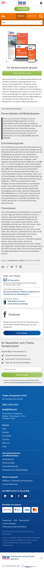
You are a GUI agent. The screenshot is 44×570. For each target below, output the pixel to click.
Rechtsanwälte (8, 463)
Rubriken (21, 16)
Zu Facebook (22, 333)
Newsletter (6, 436)
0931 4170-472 (10, 404)
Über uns (6, 443)
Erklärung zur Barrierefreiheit (14, 527)
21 (2, 249)
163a (29, 162)
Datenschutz (24, 520)
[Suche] (40, 16)
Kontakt (5, 432)
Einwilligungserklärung (22, 383)
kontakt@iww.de (9, 409)
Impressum (7, 520)
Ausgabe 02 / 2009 (16, 261)
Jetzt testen (22, 9)
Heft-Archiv (32, 16)
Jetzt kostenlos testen (22, 73)
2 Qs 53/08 (26, 136)
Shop (4, 446)
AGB (15, 520)
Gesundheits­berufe (10, 466)
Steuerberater (8, 459)
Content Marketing (9, 484)
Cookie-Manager (9, 523)
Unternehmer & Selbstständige (15, 470)
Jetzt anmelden (22, 375)
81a (7, 169)
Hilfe (4, 429)
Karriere (5, 439)
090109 (6, 138)
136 (40, 162)
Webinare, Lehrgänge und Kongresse (17, 481)
